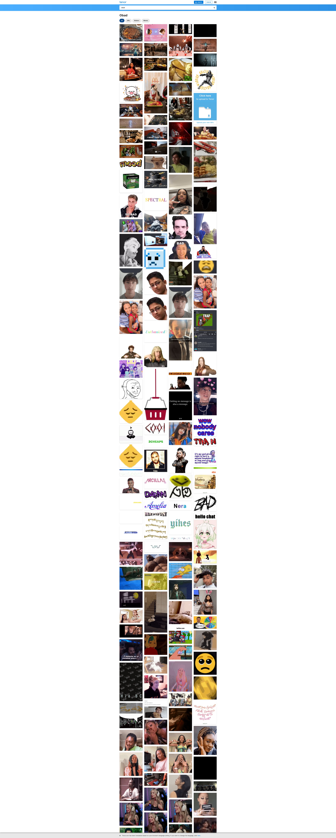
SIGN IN (208, 2)
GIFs (128, 20)
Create (199, 2)
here (198, 835)
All (122, 20)
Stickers (136, 20)
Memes (146, 20)
